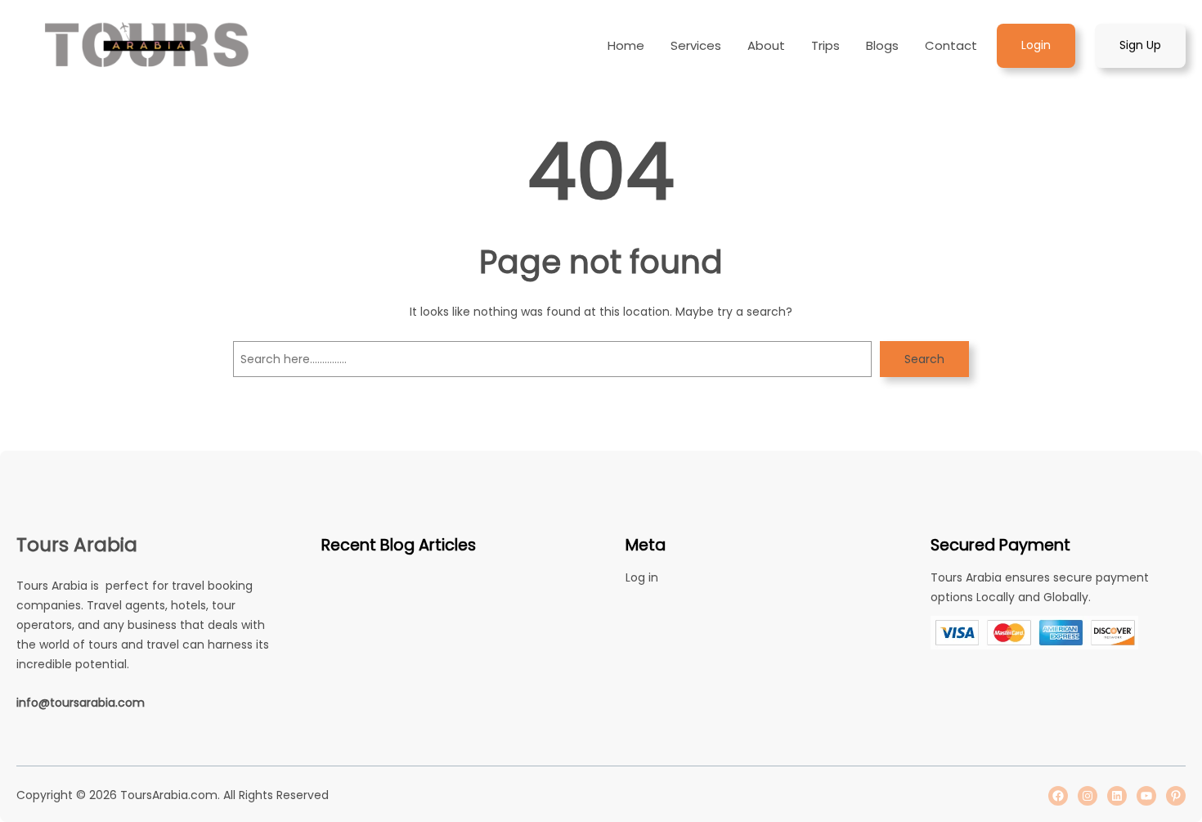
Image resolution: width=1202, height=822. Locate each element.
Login (1036, 45)
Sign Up (1140, 45)
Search (924, 359)
